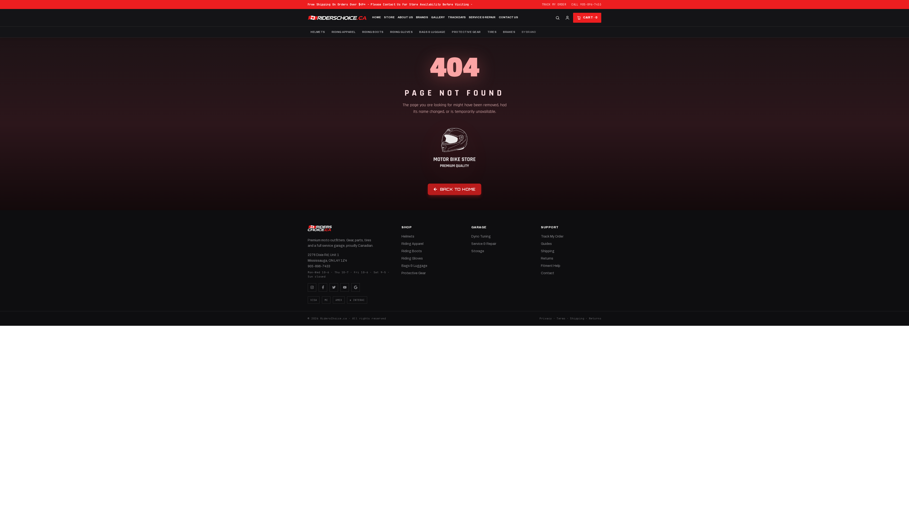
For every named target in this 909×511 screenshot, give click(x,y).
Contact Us (508, 17)
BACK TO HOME (458, 189)
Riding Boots (372, 32)
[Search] (557, 18)
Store (389, 17)
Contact (547, 273)
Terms (561, 318)
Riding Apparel (344, 32)
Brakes (509, 32)
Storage (477, 251)
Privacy (545, 318)
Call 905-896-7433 (586, 4)
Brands (422, 17)
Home (376, 17)
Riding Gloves (401, 32)
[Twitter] (334, 287)
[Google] (355, 287)
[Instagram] (312, 287)
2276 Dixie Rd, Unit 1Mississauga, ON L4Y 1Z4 (327, 257)
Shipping (547, 251)
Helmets (318, 32)
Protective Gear (466, 32)
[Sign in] (567, 17)
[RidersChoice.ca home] (320, 228)
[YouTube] (344, 287)
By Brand (529, 32)
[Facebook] (323, 287)
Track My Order (554, 4)
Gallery (438, 17)
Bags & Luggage (432, 32)
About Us (405, 17)
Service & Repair (482, 17)
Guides (546, 244)
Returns (547, 258)
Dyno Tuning (481, 236)
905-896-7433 (319, 266)
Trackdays (457, 17)
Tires (492, 32)
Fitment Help (550, 266)
